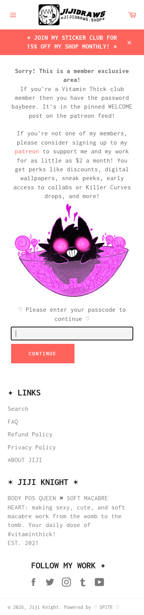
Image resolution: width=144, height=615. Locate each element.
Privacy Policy (32, 447)
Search (18, 408)
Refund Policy (30, 434)
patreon (27, 151)
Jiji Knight (44, 607)
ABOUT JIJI (25, 459)
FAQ (13, 421)
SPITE (106, 607)
